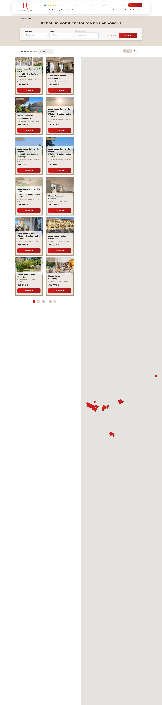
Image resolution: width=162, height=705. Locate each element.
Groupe (84, 5)
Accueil (22, 18)
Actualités (103, 5)
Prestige (104, 10)
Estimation (116, 10)
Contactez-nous (135, 5)
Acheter (93, 10)
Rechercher (128, 35)
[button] (96, 406)
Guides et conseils (93, 5)
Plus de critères (110, 35)
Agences (77, 5)
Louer (83, 10)
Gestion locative (72, 10)
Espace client (122, 5)
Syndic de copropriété (56, 10)
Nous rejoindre (112, 5)
